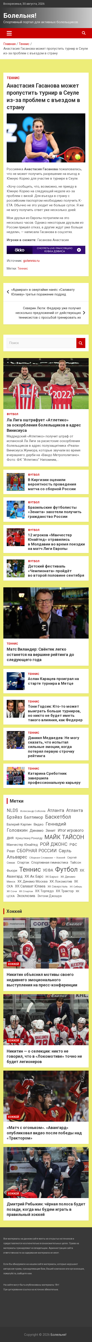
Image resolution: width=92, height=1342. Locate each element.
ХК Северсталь (58, 886)
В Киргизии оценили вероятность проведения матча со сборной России (52, 484)
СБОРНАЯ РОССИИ (37, 850)
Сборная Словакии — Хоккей (47, 857)
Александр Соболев (32, 811)
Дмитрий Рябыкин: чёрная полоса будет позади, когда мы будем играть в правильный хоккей (46, 1209)
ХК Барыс (52, 876)
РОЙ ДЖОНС (53, 844)
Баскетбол (58, 817)
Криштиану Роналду (29, 838)
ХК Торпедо (44, 891)
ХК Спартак (26, 891)
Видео (38, 824)
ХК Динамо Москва (32, 881)
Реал (11, 851)
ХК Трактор (65, 891)
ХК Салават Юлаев (30, 886)
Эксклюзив (26, 896)
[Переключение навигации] (9, 33)
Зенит (51, 830)
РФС (73, 844)
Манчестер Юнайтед (22, 845)
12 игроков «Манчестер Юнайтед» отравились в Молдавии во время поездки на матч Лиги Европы (56, 542)
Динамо (36, 830)
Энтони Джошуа (49, 896)
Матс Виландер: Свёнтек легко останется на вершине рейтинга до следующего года (40, 654)
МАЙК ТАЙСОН (64, 837)
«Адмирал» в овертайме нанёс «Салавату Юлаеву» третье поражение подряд (43, 292)
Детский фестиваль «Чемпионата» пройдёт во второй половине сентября (56, 571)
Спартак (23, 862)
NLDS (12, 810)
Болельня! (19, 15)
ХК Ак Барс (34, 876)
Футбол (12, 414)
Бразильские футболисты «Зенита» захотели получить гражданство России (55, 512)
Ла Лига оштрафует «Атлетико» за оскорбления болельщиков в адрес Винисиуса (44, 425)
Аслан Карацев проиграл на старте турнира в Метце (53, 680)
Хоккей (14, 911)
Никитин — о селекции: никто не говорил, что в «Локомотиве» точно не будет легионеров (44, 1056)
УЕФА (48, 870)
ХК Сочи (12, 891)
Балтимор (33, 817)
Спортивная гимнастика (49, 863)
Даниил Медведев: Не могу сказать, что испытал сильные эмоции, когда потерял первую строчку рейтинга (53, 747)
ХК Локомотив (61, 881)
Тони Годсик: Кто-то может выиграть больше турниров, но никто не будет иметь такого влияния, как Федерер (55, 713)
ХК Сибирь (76, 886)
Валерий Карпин (19, 824)
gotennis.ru (31, 261)
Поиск (80, 343)
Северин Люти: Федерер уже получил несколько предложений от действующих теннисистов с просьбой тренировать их (48, 313)
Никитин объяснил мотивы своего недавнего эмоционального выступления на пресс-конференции (42, 979)
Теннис (13, 78)
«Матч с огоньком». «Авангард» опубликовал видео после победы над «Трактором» (44, 1132)
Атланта (55, 810)
